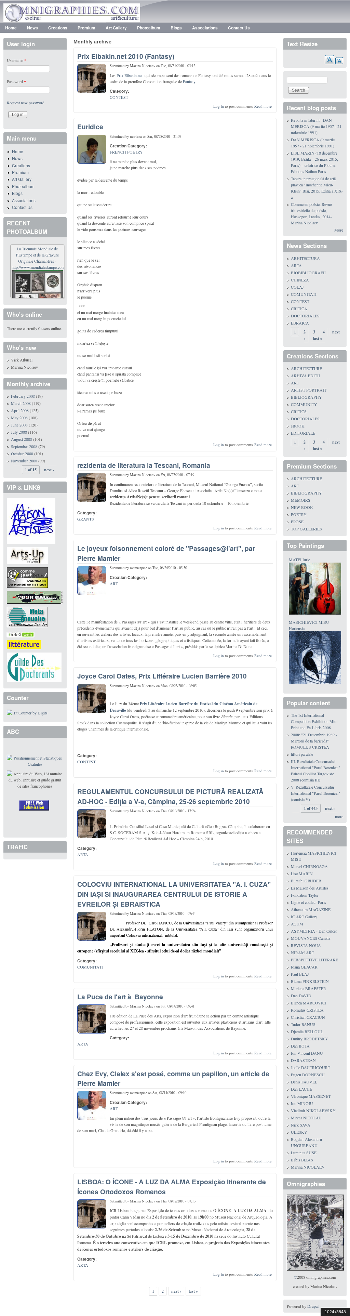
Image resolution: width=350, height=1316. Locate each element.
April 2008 (20, 410)
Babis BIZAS (302, 1159)
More (338, 230)
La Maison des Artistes (309, 888)
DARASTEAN (303, 1060)
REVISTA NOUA (306, 945)
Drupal (313, 1306)
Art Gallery (116, 28)
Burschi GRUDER (306, 880)
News (32, 28)
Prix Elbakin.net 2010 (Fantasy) (125, 56)
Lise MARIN (302, 873)
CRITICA (299, 308)
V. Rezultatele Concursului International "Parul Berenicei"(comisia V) (315, 793)
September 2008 (24, 446)
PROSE (297, 521)
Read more (263, 106)
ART (114, 583)
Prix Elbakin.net (130, 75)
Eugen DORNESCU (308, 1074)
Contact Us (239, 28)
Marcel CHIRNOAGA (309, 866)
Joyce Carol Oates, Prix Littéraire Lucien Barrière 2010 (162, 676)
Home (11, 28)
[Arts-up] (27, 555)
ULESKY (299, 1132)
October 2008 (22, 453)
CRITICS (299, 411)
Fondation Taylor (305, 895)
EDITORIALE (303, 433)
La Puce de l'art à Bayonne (120, 996)
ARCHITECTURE (306, 368)
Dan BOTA (300, 1046)
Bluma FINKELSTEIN (310, 981)
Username (16, 60)
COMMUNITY (304, 404)
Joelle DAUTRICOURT (310, 1067)
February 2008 (23, 396)
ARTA (82, 854)
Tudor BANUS (303, 1024)
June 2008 (19, 424)
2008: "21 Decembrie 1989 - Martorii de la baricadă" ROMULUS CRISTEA (314, 741)
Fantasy (189, 81)
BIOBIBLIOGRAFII (308, 272)
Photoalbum (148, 28)
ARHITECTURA (305, 258)
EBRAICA (300, 323)
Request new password (25, 102)
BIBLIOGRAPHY (306, 397)
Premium (86, 28)
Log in (218, 106)
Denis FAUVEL (304, 1081)
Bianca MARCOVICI (308, 1002)
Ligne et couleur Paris (308, 902)
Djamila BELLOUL (307, 1031)
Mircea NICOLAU (306, 1117)
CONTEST (119, 97)
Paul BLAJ (300, 974)
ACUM (297, 923)
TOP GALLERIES (306, 528)
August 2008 (21, 439)
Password (16, 81)
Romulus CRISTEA (307, 1010)
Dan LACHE (301, 1089)
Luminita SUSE (304, 1152)
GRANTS (85, 519)
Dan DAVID (301, 995)
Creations (57, 28)
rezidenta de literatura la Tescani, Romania (143, 465)
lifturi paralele (302, 754)
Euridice (90, 126)
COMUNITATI (90, 967)
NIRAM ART (302, 952)
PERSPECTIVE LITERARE (314, 959)
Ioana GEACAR (304, 967)
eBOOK (298, 426)
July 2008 (19, 432)
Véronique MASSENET (311, 1096)
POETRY (299, 514)
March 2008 (21, 403)
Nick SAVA (300, 1125)
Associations (205, 28)
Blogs (176, 28)
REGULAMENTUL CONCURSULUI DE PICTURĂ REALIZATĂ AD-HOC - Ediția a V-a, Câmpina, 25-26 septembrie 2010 (170, 796)
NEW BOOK (302, 507)
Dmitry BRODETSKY (309, 1038)
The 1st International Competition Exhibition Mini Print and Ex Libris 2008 (314, 721)
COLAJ (297, 287)
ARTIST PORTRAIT (308, 390)
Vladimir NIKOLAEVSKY (313, 1110)
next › (176, 1291)
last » (193, 1291)
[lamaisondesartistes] (31, 520)
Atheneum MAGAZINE (311, 909)
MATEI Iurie (299, 559)
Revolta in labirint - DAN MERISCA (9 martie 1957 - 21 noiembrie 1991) (316, 126)
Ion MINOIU (302, 1103)
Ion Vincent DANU (307, 1053)
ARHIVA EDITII (305, 375)
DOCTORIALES (305, 315)
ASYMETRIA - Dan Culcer (314, 931)
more (339, 816)
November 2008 (24, 460)
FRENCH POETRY (126, 152)
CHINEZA (300, 279)
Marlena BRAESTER (308, 988)
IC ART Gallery (304, 916)
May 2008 (19, 417)
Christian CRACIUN (308, 1017)
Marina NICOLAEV (308, 1167)
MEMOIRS (300, 500)
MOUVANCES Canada (310, 938)
